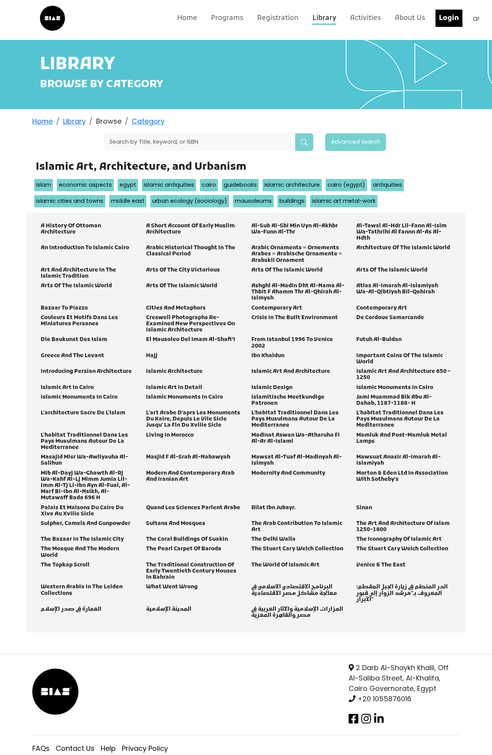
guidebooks (240, 185)
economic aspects (85, 185)
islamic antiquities (169, 185)
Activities (365, 18)
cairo (209, 185)
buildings (291, 201)
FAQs (41, 748)
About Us (410, 18)
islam (43, 185)
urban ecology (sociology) (189, 201)
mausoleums (253, 201)
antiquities (387, 185)
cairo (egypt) (346, 185)
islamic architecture (292, 185)
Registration (278, 18)
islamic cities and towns (69, 201)
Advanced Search (356, 142)
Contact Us (75, 748)
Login (449, 18)
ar (476, 18)
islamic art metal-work (344, 201)
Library (324, 18)
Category (148, 121)
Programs (227, 18)
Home (187, 18)
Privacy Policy (145, 748)
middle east (128, 201)
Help (108, 748)
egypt (128, 185)
